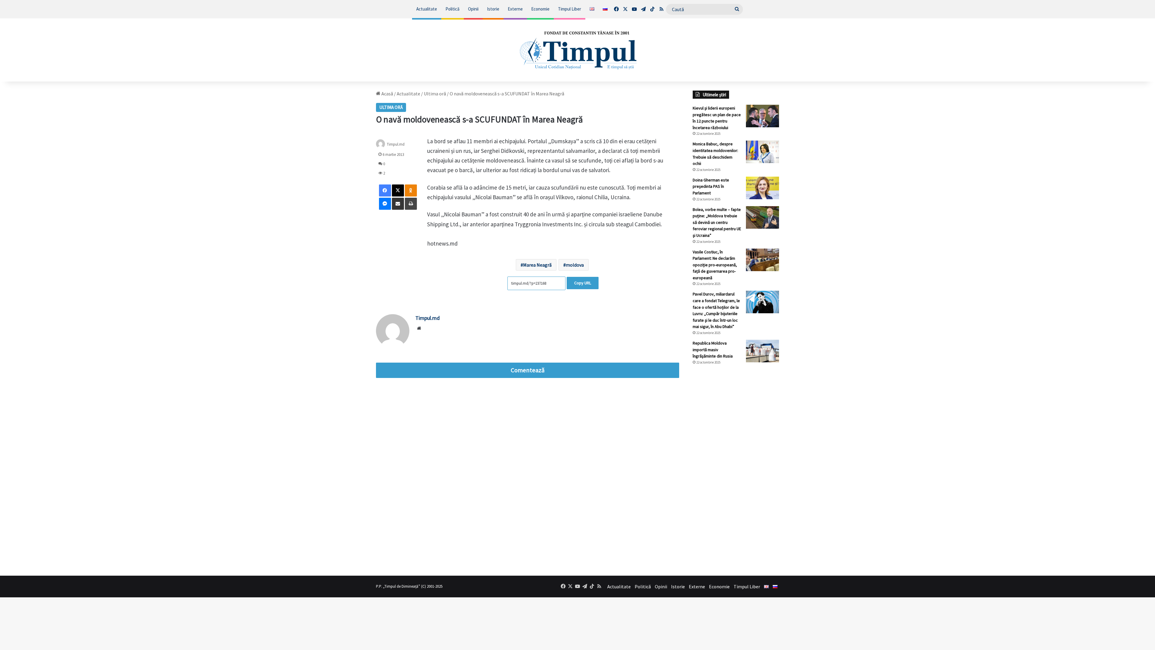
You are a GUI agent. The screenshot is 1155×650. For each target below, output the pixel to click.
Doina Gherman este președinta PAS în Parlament (711, 186)
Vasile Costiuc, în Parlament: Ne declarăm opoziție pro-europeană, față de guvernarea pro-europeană (715, 264)
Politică (452, 9)
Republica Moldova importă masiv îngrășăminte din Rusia (713, 349)
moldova (575, 265)
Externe (515, 9)
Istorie (493, 9)
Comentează (527, 370)
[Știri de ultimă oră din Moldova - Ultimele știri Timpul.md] (577, 50)
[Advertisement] (736, 470)
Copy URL (582, 283)
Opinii (473, 9)
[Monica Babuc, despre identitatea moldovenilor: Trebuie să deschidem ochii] (762, 152)
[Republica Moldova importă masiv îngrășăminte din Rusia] (762, 351)
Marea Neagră (537, 265)
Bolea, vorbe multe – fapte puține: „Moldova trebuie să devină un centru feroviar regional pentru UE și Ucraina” (717, 222)
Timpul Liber (569, 9)
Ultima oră (435, 94)
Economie (540, 9)
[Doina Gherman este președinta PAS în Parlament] (762, 188)
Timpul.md (427, 317)
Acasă (386, 94)
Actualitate (426, 9)
